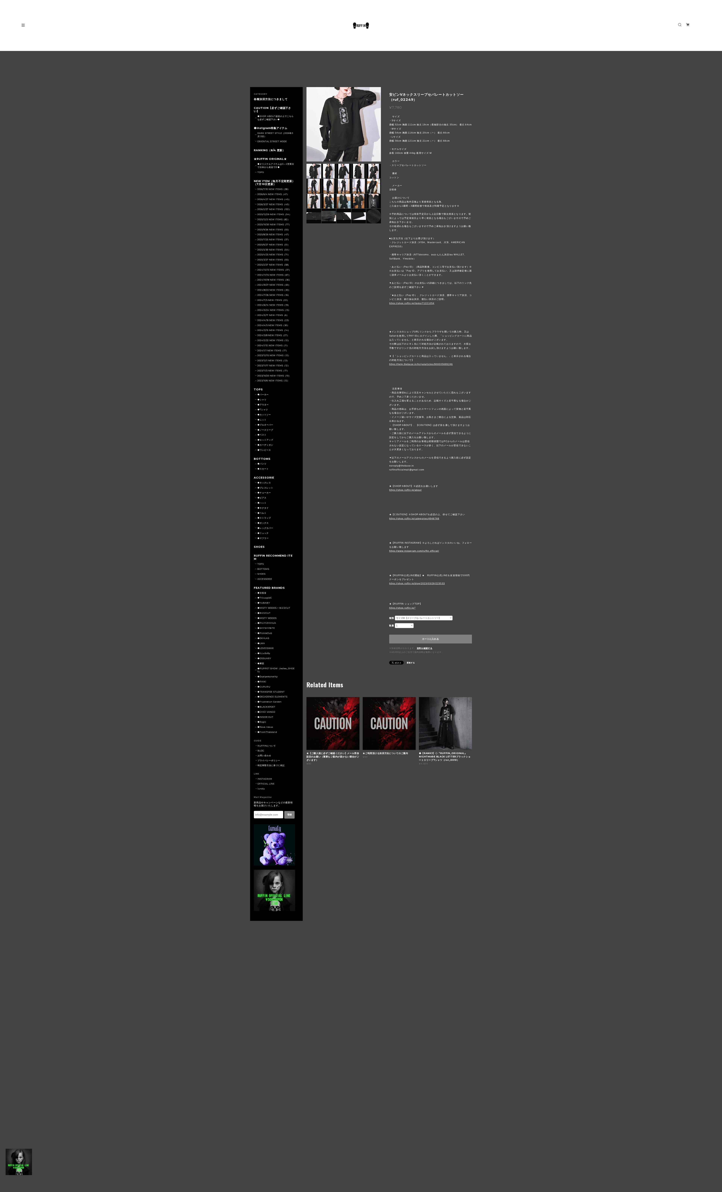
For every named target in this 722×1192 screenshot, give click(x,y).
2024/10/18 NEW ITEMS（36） (274, 279)
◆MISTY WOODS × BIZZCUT (273, 608)
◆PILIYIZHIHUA (266, 623)
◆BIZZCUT (264, 613)
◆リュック (263, 533)
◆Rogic (261, 722)
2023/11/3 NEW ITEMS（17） (273, 370)
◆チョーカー (264, 492)
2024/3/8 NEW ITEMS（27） (273, 335)
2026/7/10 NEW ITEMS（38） (273, 189)
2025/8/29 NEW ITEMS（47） (273, 234)
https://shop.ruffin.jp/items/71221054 (411, 303)
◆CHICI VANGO (266, 712)
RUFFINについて (267, 745)
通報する (411, 663)
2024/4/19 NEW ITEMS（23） (273, 320)
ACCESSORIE (264, 477)
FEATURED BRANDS (269, 588)
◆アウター (263, 404)
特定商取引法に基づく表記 (271, 765)
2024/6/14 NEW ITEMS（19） (273, 305)
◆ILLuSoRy (263, 653)
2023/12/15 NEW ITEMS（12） (273, 355)
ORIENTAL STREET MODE (272, 141)
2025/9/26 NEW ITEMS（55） (273, 229)
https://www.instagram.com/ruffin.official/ (414, 551)
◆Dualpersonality (267, 676)
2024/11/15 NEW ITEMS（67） (274, 275)
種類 (391, 618)
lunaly (261, 788)
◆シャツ (261, 399)
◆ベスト (261, 434)
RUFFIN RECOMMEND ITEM (273, 557)
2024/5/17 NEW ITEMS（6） (273, 315)
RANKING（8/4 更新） (269, 150)
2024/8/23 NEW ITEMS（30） (273, 290)
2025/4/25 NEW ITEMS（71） (273, 254)
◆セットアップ (265, 440)
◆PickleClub (264, 633)
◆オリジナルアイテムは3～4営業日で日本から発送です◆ (275, 165)
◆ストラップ (264, 518)
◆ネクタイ (263, 508)
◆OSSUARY (264, 658)
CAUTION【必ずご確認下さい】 (272, 109)
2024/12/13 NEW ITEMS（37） (274, 270)
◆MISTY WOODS (267, 618)
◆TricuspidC (264, 597)
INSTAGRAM (265, 779)
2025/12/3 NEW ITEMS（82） (273, 219)
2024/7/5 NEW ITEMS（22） (273, 300)
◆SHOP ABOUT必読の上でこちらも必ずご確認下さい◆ (275, 118)
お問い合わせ (264, 755)
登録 (289, 814)
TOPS (260, 172)
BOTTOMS (262, 459)
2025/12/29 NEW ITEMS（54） (274, 214)
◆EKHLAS (263, 638)
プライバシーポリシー (269, 760)
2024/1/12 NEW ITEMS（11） (273, 345)
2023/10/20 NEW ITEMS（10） (274, 375)
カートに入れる (430, 639)
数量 (391, 625)
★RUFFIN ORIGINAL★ (270, 159)
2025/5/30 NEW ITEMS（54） (273, 249)
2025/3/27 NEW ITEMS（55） (273, 259)
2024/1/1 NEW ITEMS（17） (272, 350)
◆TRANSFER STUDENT (271, 691)
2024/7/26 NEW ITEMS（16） (273, 295)
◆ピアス (261, 497)
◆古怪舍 (261, 593)
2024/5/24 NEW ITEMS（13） (273, 310)
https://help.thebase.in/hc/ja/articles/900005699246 (421, 364)
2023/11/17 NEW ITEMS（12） (273, 365)
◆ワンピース (264, 450)
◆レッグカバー (265, 528)
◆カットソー (264, 414)
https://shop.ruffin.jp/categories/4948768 (414, 518)
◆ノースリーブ (265, 430)
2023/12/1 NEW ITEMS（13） (273, 360)
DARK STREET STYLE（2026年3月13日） (275, 135)
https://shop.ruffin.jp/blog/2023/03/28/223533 (417, 583)
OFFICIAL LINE (266, 783)
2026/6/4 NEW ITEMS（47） (273, 194)
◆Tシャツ (262, 409)
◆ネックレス (264, 482)
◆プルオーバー (265, 424)
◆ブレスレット (265, 487)
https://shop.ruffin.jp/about (405, 490)
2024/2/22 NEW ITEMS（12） (273, 340)
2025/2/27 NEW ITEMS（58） (273, 264)
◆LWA (261, 643)
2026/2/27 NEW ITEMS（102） (274, 209)
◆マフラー (263, 538)
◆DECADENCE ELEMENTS (272, 696)
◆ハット (261, 503)
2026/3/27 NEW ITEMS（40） (273, 204)
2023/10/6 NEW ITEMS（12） (273, 380)
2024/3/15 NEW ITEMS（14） (273, 330)
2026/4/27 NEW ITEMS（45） (274, 199)
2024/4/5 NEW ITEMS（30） (273, 325)
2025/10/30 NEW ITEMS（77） (274, 224)
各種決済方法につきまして (271, 99)
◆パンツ (261, 463)
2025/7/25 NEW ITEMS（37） (273, 239)
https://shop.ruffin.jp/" (402, 608)
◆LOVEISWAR (265, 648)
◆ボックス (263, 523)
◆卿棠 (260, 663)
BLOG (261, 750)
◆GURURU (263, 686)
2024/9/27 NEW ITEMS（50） (273, 285)
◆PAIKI (261, 681)
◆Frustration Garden (269, 701)
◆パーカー (263, 394)
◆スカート (263, 468)
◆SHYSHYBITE (266, 628)
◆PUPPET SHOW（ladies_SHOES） (276, 670)
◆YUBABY (263, 603)
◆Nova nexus (265, 727)
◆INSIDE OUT (265, 717)
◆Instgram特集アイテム (270, 128)
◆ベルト (261, 513)
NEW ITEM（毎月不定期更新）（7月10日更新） (274, 183)
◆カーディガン (265, 445)
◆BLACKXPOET (266, 707)
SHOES (259, 547)
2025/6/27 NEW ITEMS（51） (273, 244)
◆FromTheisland (267, 732)
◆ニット (261, 419)
